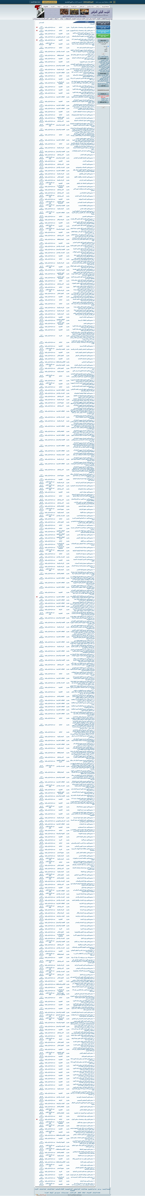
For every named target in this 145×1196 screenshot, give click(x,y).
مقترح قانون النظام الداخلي (86, 1109)
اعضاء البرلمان (50, 1189)
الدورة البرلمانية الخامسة (103, 27)
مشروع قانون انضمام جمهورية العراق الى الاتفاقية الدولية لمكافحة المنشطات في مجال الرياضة (83, 455)
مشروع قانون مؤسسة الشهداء (86, 833)
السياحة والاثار (60, 219)
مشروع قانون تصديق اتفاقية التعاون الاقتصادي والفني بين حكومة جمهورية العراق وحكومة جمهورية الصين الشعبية (82, 622)
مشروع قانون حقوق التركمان (86, 509)
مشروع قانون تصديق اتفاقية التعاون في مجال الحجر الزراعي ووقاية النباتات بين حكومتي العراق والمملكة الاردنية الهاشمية (82, 646)
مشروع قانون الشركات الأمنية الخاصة (84, 196)
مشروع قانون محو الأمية (87, 840)
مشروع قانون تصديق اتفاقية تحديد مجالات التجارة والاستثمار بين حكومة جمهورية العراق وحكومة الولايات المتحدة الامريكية (83, 660)
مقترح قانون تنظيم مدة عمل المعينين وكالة (82, 1158)
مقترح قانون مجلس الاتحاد (86, 1162)
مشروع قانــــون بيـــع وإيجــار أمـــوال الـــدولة (82, 957)
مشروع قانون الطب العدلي (86, 208)
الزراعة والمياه (60, 69)
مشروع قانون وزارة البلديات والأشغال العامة (82, 900)
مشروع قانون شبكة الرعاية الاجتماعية (84, 547)
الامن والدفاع (60, 121)
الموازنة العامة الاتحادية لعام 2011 (85, 47)
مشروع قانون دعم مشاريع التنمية (85, 525)
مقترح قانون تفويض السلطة (86, 1149)
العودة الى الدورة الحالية (103, 23)
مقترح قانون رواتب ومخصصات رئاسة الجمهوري (81, 30)
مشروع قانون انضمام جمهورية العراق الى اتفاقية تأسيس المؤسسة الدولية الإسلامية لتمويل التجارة (82, 435)
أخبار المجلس (77, 1189)
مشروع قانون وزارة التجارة (86, 925)
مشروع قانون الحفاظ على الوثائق (85, 183)
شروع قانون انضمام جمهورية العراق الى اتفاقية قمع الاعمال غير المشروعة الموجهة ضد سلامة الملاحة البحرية (82, 51)
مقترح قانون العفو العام (87, 1056)
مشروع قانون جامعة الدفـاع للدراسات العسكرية (81, 485)
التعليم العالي (60, 177)
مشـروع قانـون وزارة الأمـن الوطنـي (84, 968)
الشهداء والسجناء (60, 229)
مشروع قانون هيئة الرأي (87, 887)
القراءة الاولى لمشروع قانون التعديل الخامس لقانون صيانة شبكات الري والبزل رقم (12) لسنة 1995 (83, 44)
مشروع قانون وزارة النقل (87, 938)
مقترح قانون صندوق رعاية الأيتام (85, 1122)
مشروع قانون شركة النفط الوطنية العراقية (83, 550)
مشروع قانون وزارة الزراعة (86, 909)
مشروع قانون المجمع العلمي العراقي (84, 355)
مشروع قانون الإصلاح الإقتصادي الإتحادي (83, 157)
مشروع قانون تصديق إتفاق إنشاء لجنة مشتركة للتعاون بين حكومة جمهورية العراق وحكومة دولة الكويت (82, 573)
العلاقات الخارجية (60, 72)
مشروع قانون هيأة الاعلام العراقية (85, 878)
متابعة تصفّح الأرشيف (35, 2)
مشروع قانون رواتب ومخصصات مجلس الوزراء (82, 27)
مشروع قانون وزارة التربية (87, 928)
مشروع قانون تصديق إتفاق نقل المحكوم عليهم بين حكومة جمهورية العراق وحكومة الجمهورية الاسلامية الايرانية (82, 583)
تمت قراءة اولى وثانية (50, 27)
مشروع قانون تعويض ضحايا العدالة (85, 806)
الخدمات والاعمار (60, 51)
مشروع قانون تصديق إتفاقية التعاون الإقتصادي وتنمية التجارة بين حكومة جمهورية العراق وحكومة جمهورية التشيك (82, 587)
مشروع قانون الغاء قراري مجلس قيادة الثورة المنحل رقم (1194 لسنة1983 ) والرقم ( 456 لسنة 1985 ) (82, 342)
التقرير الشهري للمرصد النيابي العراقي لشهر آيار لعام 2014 (104, 62)
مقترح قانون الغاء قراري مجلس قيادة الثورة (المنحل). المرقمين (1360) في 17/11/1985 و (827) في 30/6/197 (82, 1093)
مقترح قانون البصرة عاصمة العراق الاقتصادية (82, 1012)
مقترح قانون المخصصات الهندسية (85, 1097)
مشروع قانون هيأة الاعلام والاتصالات (84, 881)
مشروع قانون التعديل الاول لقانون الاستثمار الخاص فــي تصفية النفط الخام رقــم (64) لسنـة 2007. (83, 239)
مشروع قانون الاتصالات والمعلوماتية (84, 167)
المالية (60, 27)
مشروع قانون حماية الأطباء (86, 512)
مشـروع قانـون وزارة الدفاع (86, 974)
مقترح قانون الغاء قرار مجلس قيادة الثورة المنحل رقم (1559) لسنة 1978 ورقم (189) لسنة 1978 (83, 1089)
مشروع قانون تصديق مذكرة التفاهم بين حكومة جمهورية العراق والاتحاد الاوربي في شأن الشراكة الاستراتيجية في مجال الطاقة (82, 772)
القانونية (60, 33)
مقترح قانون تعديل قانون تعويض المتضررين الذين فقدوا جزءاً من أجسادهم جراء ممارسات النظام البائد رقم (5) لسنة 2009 (83, 1142)
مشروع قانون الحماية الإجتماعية (85, 186)
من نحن (99, 1189)
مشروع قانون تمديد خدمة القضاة (85, 810)
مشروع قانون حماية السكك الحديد (85, 515)
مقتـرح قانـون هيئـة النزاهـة (86, 1181)
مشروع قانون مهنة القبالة (87, 871)
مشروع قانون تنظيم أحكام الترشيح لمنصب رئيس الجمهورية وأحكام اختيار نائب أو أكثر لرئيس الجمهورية (82, 814)
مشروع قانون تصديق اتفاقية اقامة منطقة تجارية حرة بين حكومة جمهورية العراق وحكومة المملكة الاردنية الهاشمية (82, 618)
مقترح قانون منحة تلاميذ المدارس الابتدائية (83, 1171)
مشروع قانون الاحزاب (88, 161)
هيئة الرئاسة (84, 1189)
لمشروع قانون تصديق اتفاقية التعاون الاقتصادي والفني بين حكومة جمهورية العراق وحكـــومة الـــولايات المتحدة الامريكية (82, 66)
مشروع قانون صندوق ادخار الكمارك (84, 553)
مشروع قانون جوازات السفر (86, 492)
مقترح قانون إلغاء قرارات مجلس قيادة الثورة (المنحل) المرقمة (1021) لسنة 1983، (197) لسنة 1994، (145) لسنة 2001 (83, 1008)
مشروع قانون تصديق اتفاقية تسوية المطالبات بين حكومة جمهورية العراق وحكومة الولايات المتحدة (82, 674)
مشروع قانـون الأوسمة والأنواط (85, 944)
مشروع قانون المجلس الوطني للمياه (84, 352)
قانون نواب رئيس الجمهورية (86, 61)
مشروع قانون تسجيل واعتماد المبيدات (84, 563)
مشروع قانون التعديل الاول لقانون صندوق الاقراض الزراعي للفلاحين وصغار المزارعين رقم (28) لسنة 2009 (83, 263)
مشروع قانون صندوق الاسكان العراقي (84, 557)
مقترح (67, 27)
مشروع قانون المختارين (87, 362)
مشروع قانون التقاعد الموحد (86, 317)
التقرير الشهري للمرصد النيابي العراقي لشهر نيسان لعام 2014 (104, 66)
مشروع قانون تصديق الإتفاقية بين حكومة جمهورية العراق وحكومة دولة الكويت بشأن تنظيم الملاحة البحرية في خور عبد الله (83, 692)
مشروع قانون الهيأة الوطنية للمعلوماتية (83, 393)
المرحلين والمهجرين (60, 36)
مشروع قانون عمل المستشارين (85, 827)
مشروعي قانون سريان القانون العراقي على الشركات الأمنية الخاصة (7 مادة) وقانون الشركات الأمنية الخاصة (82, 961)
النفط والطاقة (60, 55)
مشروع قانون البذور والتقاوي (86, 173)
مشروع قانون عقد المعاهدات (86, 824)
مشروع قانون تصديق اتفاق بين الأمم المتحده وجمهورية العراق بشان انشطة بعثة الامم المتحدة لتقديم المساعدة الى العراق (83, 613)
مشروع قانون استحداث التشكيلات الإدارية (83, 111)
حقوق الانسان (60, 402)
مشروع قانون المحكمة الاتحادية (85, 358)
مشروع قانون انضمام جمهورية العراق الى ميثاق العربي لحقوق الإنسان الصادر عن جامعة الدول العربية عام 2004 (82, 475)
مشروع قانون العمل (88, 323)
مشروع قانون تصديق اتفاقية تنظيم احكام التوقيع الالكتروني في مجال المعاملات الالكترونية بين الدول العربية (82, 687)
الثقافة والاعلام (60, 431)
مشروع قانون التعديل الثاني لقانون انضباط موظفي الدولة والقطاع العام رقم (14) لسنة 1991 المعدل (82, 304)
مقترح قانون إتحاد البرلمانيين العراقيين (84, 993)
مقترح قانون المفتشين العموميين (85, 1100)
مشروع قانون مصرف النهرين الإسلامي (84, 846)
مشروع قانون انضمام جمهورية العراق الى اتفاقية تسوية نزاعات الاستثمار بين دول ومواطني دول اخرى (82, 440)
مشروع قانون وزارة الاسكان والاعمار (84, 897)
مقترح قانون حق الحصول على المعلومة (83, 1113)
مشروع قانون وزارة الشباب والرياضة (84, 916)
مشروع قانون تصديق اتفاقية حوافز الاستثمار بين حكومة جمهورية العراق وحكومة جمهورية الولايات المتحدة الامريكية (82, 656)
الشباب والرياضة (60, 454)
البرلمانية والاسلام (103, 79)
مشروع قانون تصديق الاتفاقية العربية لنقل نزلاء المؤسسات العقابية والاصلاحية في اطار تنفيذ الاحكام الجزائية (82, 714)
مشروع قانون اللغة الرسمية (86, 346)
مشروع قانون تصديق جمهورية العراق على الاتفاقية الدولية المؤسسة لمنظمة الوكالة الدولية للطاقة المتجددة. (83, 740)
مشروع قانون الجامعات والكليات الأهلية (83, 177)
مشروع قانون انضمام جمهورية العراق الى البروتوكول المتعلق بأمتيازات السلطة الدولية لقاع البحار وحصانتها (82, 459)
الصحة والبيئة (60, 208)
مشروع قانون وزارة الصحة (86, 919)
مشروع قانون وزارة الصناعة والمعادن (84, 922)
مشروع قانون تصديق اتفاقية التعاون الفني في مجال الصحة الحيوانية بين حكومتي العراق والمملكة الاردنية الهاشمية (82, 627)
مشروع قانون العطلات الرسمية (85, 320)
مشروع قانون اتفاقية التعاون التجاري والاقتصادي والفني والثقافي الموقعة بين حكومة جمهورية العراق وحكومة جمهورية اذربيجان (83, 140)
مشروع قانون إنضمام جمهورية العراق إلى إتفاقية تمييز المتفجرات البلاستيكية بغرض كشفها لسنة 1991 (83, 97)
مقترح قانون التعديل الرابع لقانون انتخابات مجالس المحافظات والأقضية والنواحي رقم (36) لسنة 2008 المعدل (83, 1049)
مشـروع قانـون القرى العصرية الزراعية (84, 965)
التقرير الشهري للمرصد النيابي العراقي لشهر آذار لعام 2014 (104, 70)
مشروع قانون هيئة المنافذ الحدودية (84, 894)
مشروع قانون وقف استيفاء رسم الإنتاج (83, 941)
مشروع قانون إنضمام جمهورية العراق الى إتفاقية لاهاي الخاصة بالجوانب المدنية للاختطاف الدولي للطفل (83, 101)
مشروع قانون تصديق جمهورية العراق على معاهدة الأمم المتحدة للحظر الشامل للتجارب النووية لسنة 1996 (83, 757)
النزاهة (60, 609)
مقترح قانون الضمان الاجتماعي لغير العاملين (82, 1018)
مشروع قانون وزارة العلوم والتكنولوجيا (84, 932)
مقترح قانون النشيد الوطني (86, 1106)
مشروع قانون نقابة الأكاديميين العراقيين (83, 874)
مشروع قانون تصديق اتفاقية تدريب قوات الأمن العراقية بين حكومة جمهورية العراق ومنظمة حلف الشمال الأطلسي (82, 665)
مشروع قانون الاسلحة (88, 164)
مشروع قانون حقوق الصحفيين (86, 506)
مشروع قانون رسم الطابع (87, 541)
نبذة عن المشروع (92, 1189)
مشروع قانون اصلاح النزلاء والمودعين (84, 118)
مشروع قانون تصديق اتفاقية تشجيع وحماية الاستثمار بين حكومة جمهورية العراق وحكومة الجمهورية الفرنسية (83, 678)
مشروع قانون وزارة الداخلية (86, 906)
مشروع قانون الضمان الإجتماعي (85, 202)
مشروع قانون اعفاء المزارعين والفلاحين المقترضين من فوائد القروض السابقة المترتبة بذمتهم (83, 148)
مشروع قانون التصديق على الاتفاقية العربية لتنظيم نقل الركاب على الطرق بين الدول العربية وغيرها (83, 213)
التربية (60, 335)
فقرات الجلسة (104, 98)
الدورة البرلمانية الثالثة (103, 36)
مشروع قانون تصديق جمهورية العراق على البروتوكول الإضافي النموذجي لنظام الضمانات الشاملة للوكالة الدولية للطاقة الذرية (83, 748)
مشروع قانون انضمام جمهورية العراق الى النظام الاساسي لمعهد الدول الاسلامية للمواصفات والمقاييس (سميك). (82, 464)
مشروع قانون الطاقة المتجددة (86, 205)
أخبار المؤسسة (68, 1189)
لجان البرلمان (42, 1189)
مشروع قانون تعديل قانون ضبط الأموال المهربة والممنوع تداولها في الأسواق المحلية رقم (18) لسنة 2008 (82, 803)
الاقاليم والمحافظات (60, 362)
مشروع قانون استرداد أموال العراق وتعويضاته (82, 114)
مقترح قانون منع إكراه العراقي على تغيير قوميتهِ (81, 1174)
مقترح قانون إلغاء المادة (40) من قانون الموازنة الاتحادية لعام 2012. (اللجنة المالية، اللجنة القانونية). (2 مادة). (82, 998)
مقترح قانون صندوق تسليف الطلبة (85, 1125)
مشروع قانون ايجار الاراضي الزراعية (84, 482)
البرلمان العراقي (104, 78)
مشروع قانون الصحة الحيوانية (86, 199)
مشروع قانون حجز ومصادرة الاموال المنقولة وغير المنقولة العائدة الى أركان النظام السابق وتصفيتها (83, 496)
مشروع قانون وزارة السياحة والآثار (85, 913)
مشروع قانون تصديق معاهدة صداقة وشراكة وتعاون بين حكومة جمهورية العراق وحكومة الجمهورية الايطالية (83, 786)
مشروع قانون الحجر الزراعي (86, 180)
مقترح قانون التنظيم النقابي (86, 1053)
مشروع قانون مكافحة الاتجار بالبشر (84, 852)
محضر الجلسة (104, 100)
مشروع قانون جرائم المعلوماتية (85, 488)
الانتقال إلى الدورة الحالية (50, 2)
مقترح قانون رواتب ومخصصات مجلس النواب (82, 1119)
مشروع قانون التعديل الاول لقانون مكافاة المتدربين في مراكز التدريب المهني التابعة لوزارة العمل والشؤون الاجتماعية (82, 274)
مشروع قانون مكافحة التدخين (86, 855)
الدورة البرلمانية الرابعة (103, 31)
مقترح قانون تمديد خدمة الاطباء (85, 1155)
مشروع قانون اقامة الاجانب (86, 154)
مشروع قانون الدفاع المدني (86, 192)
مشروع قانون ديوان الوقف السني (85, 534)
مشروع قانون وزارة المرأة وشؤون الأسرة (83, 935)
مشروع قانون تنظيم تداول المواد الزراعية (83, 817)
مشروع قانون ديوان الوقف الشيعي (85, 537)
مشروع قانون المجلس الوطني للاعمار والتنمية (82, 349)
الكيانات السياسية (60, 1189)
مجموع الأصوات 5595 (103, 56)
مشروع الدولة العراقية (103, 83)
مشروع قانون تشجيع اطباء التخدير (85, 569)
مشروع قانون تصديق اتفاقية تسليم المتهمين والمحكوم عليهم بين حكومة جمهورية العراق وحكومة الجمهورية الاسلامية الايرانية (82, 669)
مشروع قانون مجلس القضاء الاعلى (84, 836)
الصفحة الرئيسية (106, 1189)
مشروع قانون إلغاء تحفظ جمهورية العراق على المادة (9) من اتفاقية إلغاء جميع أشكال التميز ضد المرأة (82, 83)
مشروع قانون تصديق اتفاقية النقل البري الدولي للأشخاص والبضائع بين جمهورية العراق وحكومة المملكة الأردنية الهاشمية (82, 651)
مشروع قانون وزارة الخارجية (86, 903)
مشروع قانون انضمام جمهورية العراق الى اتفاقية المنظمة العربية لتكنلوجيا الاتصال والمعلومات (83, 417)
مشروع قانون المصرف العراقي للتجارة (83, 365)
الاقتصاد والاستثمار (60, 65)
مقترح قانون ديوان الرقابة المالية (85, 1116)
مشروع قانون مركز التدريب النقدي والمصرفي (82, 843)
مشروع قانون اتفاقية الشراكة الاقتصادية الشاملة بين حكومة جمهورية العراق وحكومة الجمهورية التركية (82, 125)
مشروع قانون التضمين (87, 216)
